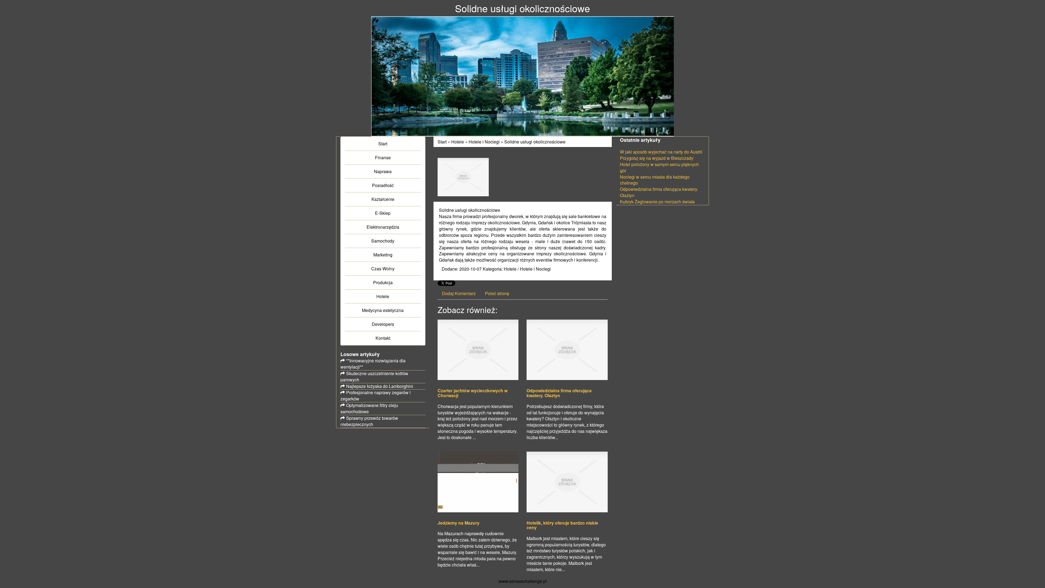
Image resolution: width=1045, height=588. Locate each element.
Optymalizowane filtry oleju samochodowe (369, 408)
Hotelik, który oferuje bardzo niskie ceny (562, 525)
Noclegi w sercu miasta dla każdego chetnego (655, 180)
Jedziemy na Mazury (459, 522)
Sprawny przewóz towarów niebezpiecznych (369, 421)
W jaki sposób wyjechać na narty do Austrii (661, 152)
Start (442, 142)
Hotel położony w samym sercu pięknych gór (659, 167)
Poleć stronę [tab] (497, 293)
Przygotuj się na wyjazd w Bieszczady (656, 158)
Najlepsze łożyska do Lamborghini (379, 386)
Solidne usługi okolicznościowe (534, 142)
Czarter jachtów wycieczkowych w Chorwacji (473, 393)
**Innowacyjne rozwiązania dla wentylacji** (372, 363)
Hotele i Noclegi (484, 142)
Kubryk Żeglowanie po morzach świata (657, 201)
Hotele (457, 142)
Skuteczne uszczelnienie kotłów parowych (374, 376)
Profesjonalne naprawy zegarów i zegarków (375, 395)
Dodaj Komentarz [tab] (459, 293)
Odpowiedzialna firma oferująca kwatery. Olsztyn (559, 393)
